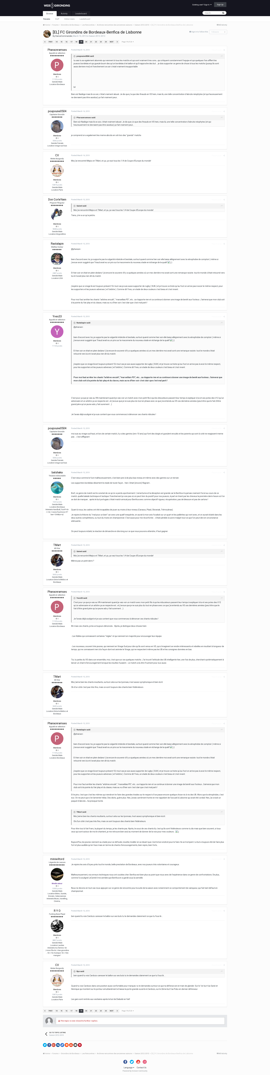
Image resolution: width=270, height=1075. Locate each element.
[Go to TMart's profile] (57, 560)
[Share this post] (224, 50)
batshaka (57, 472)
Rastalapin (57, 243)
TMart (57, 545)
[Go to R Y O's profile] (57, 926)
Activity (64, 13)
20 (86, 42)
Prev (50, 42)
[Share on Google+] (54, 1045)
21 (91, 42)
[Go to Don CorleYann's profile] (57, 214)
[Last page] (117, 42)
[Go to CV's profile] (57, 170)
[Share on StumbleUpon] (71, 1045)
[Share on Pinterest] (80, 1045)
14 (56, 42)
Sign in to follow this (199, 32)
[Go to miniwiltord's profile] (57, 874)
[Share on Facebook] (49, 1045)
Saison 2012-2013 (97, 36)
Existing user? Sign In (201, 5)
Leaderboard (85, 19)
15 (61, 42)
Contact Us (141, 1067)
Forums (46, 19)
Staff (57, 19)
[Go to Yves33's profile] (57, 331)
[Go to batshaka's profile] (57, 487)
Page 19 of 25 (127, 42)
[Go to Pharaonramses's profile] (57, 65)
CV (57, 155)
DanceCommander (63, 36)
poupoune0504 (57, 111)
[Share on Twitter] (45, 1045)
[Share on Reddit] (67, 1045)
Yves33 (57, 316)
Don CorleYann (57, 199)
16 (66, 42)
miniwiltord (57, 859)
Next (111, 42)
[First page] (45, 42)
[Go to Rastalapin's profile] (57, 259)
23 (101, 42)
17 (71, 42)
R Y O (57, 910)
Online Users (69, 19)
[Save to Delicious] (62, 1045)
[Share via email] (75, 1045)
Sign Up (220, 5)
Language (128, 1067)
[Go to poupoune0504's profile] (57, 126)
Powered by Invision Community (135, 1071)
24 (106, 42)
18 (76, 42)
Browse (49, 13)
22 (96, 42)
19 (81, 42)
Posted (80, 50)
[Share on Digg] (58, 1045)
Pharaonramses (57, 49)
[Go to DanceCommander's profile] (47, 34)
